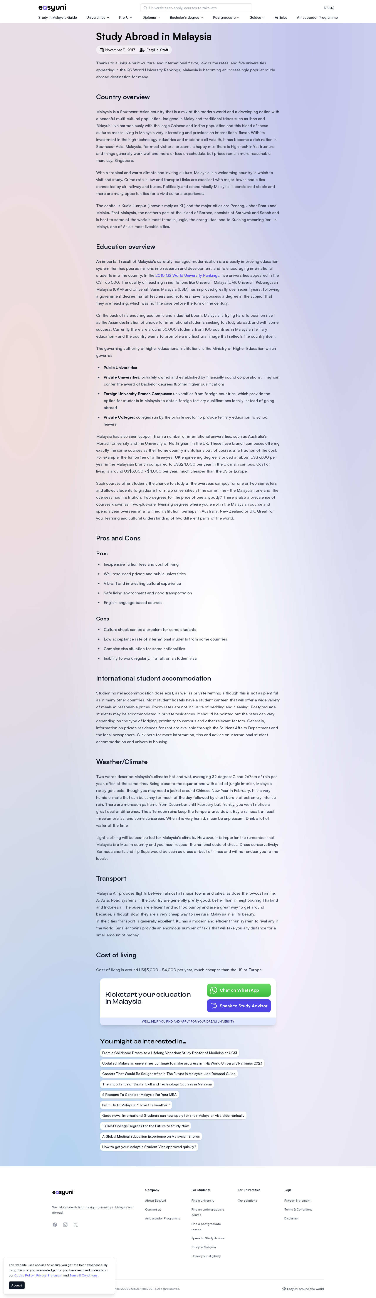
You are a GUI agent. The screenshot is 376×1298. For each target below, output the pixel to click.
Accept (16, 1285)
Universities (95, 17)
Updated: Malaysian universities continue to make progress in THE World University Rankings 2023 (182, 1063)
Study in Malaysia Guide (57, 17)
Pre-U (124, 17)
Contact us (153, 1209)
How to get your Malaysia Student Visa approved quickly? (149, 1147)
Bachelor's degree (184, 17)
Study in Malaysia (203, 1247)
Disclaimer (291, 1218)
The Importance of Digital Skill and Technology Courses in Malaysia (157, 1084)
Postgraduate (224, 17)
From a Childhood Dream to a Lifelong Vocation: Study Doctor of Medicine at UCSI (169, 1053)
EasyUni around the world (305, 1289)
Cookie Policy (24, 1275)
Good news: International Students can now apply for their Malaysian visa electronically (173, 1115)
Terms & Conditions (84, 1275)
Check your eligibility (206, 1256)
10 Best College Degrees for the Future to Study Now (145, 1126)
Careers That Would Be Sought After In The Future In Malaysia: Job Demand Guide (168, 1074)
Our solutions (247, 1200)
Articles (281, 17)
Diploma (149, 17)
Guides (255, 17)
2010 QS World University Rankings (187, 275)
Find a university (202, 1200)
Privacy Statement (49, 1275)
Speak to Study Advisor (244, 1005)
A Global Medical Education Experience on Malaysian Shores (151, 1136)
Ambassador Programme (317, 17)
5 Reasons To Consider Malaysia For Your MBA (139, 1094)
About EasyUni (155, 1200)
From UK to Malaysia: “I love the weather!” (136, 1105)
